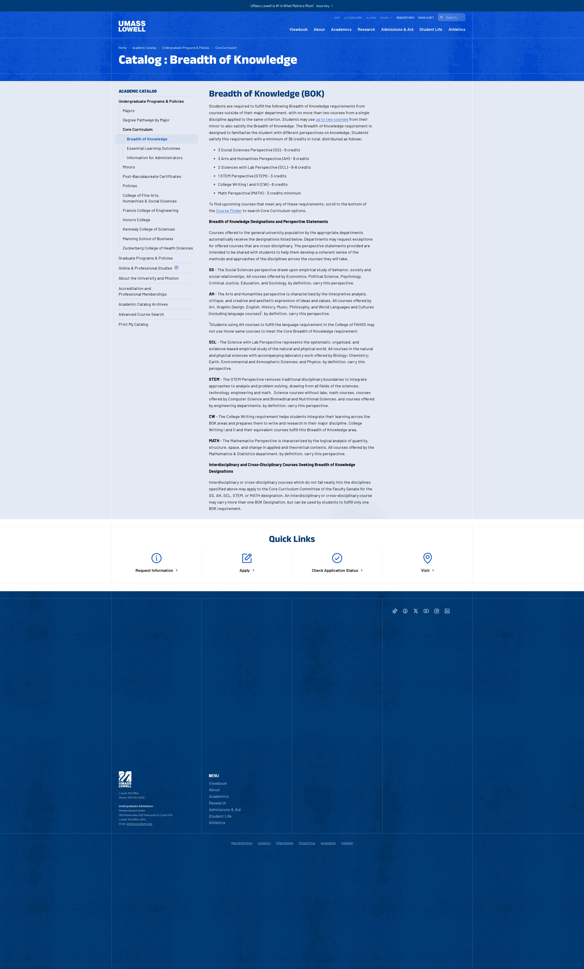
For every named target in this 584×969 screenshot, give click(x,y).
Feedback (347, 842)
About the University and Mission (149, 278)
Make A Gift (426, 17)
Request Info (405, 17)
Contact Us (264, 842)
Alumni (371, 17)
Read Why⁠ (323, 6)
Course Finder (229, 210)
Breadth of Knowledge (147, 138)
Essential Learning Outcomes (153, 148)
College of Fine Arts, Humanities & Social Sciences (150, 198)
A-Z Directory (353, 17)
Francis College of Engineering (150, 210)
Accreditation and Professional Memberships (143, 291)
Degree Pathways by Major (146, 119)
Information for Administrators (154, 157)
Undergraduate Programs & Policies (185, 48)
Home (122, 48)
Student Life (431, 29)
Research (366, 29)
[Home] (132, 26)
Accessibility (328, 842)
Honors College (136, 219)
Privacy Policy (307, 842)
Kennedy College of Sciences (149, 228)
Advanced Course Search (141, 314)
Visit (337, 17)
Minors (129, 166)
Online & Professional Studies (145, 267)
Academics (341, 29)
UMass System (284, 842)
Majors (129, 110)
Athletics (456, 29)
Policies (130, 185)
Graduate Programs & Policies (146, 257)
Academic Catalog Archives (143, 304)
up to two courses (332, 119)
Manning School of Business (148, 238)
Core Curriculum (226, 48)
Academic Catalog (144, 48)
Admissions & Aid (397, 29)
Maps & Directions (241, 842)
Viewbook (298, 29)
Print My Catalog (133, 324)
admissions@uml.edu (139, 823)
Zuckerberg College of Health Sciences (158, 247)
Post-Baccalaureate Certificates (152, 176)
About (319, 29)
